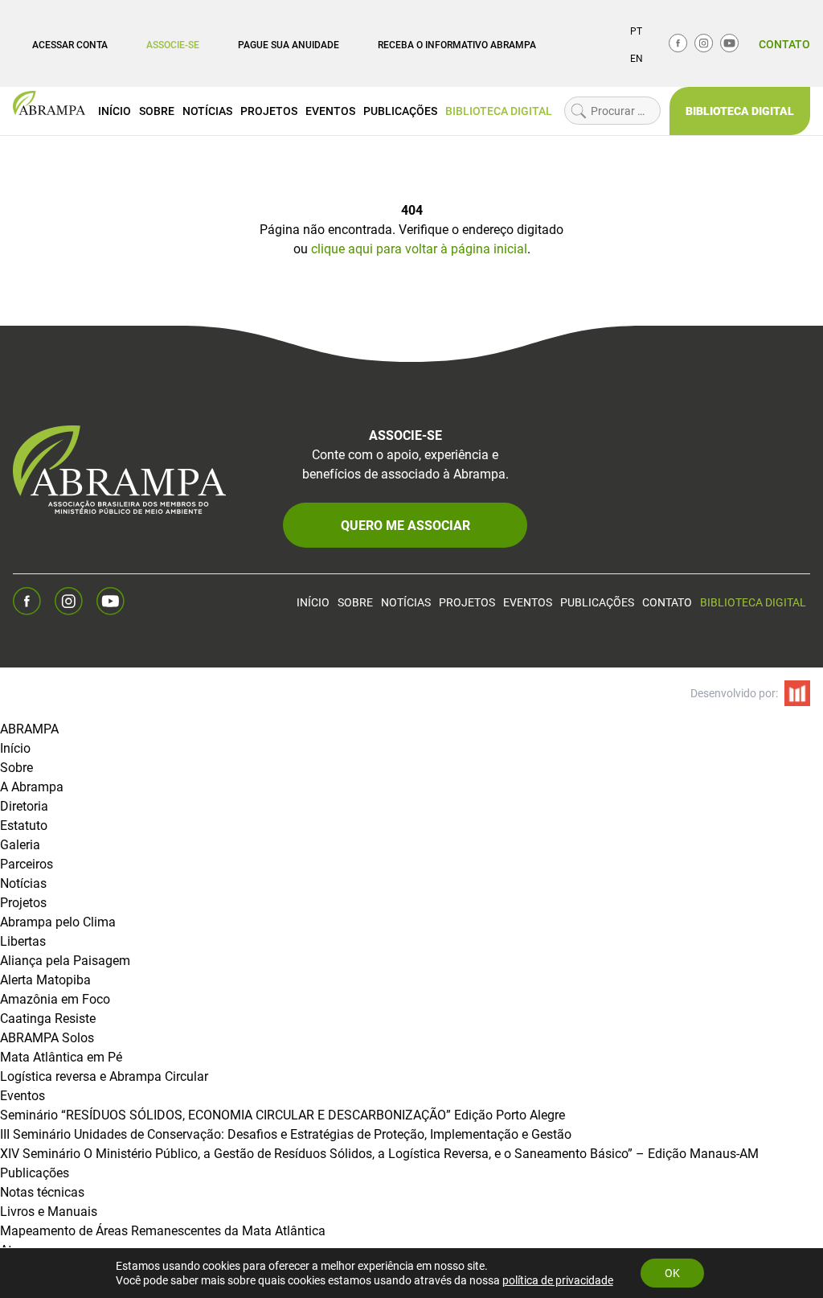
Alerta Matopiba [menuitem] (45, 979)
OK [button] (672, 1272)
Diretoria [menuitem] (24, 805)
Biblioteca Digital (498, 110)
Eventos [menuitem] (22, 1094)
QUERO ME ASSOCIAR (405, 524)
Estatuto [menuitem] (23, 824)
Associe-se (172, 44)
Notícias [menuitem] (23, 882)
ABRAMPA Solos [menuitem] (47, 1037)
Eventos (330, 110)
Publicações (400, 110)
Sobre (156, 110)
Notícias (207, 110)
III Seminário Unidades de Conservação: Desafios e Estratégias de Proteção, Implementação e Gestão (285, 1133)
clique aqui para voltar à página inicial (419, 248)
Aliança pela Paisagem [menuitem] (65, 959)
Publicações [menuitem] (34, 1172)
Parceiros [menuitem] (26, 863)
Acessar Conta (70, 44)
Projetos (268, 110)
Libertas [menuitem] (23, 940)
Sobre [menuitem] (16, 766)
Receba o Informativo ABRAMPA (457, 44)
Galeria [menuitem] (20, 844)
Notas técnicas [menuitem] (42, 1191)
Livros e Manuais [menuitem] (48, 1210)
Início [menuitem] (15, 747)
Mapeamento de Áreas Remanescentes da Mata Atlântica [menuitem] (163, 1230)
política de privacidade (557, 1280)
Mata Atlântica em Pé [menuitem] (61, 1056)
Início (114, 110)
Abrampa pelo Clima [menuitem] (58, 921)
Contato (784, 43)
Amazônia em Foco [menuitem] (55, 998)
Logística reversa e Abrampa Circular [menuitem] (104, 1075)
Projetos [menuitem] (23, 901)
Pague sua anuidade (288, 44)
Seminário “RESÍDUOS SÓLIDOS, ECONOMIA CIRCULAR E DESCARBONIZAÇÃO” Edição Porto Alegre (282, 1114)
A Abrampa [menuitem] (31, 786)
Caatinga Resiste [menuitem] (48, 1017)
